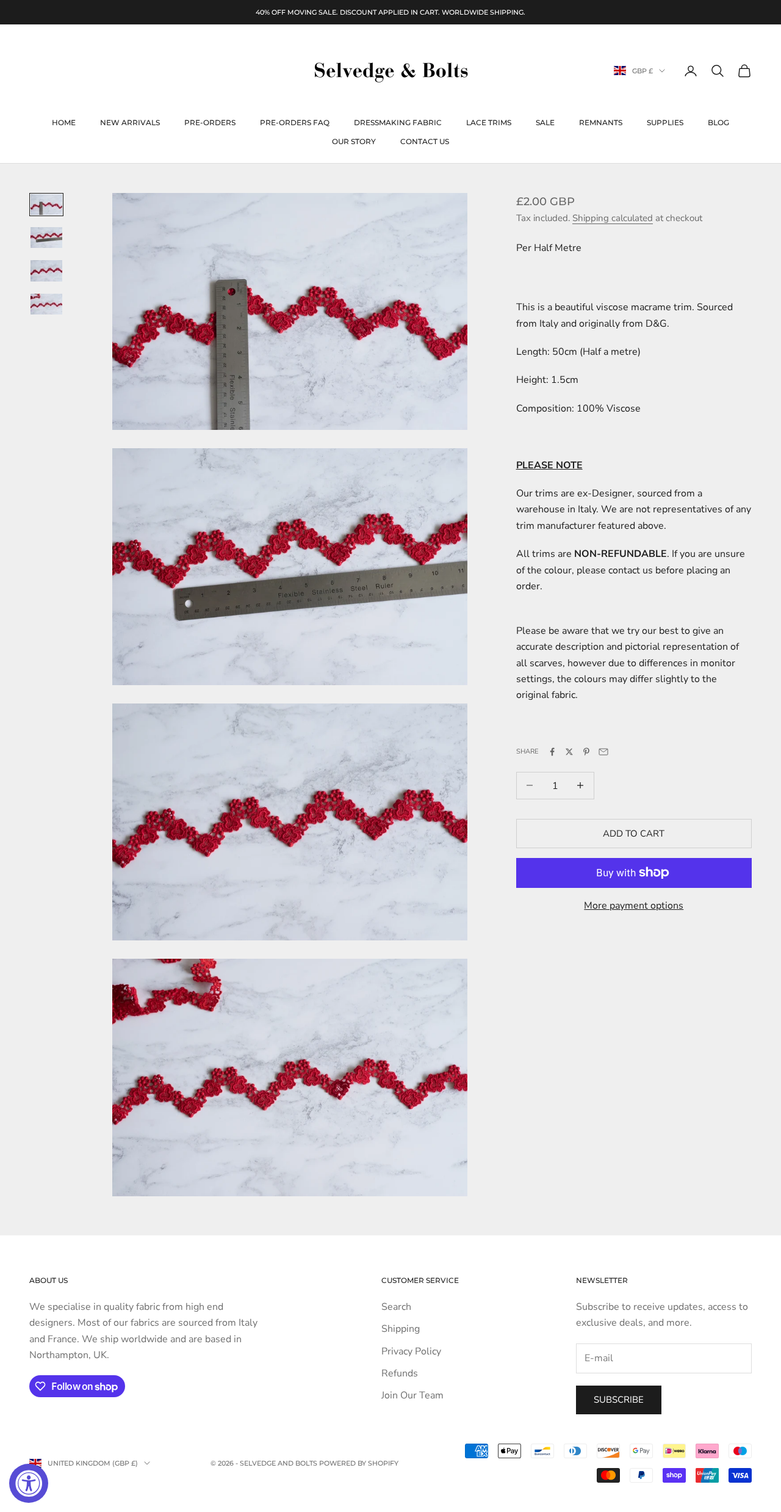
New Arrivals (130, 122)
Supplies (665, 122)
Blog (718, 122)
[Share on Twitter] (569, 752)
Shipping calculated (612, 217)
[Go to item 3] (46, 270)
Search (396, 1307)
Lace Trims (488, 122)
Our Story (354, 141)
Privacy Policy (411, 1351)
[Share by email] (603, 752)
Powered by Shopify (358, 1463)
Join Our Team (412, 1395)
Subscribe (619, 1400)
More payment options (633, 905)
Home (64, 122)
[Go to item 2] (46, 237)
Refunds (399, 1373)
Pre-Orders (210, 122)
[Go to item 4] (46, 304)
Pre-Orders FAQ (294, 122)
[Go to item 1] (46, 204)
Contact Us (424, 141)
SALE (545, 122)
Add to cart (633, 833)
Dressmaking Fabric (398, 122)
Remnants (600, 122)
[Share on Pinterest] (586, 752)
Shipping (400, 1329)
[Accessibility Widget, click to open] (28, 1483)
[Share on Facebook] (552, 752)
